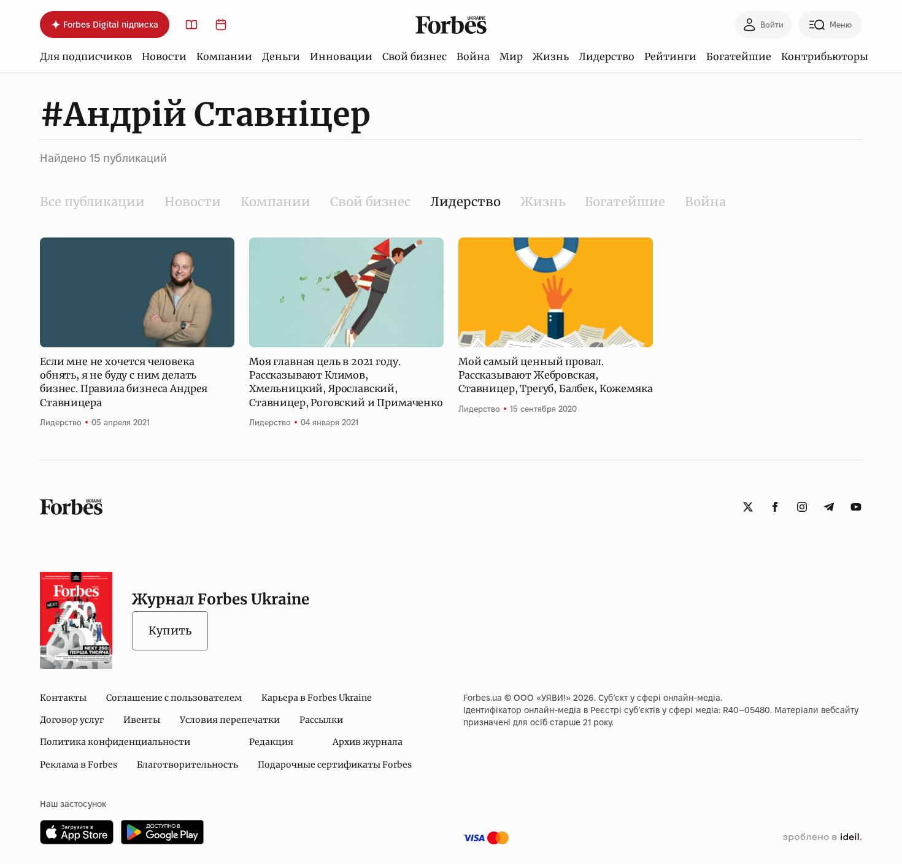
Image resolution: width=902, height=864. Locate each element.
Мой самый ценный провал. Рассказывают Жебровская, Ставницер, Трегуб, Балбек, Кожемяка (555, 375)
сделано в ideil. (822, 837)
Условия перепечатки (230, 719)
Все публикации (92, 201)
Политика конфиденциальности (115, 741)
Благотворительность (187, 764)
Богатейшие (738, 56)
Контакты (63, 697)
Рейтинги (670, 56)
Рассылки (321, 719)
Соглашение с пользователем (174, 697)
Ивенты (141, 719)
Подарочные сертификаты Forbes (335, 764)
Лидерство (606, 56)
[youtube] (855, 506)
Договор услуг (72, 719)
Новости (164, 56)
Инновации (341, 56)
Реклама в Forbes (78, 764)
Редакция (271, 741)
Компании (224, 56)
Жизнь (551, 56)
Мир (511, 56)
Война (473, 56)
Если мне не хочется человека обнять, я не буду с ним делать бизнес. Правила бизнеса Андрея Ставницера (123, 382)
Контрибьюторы (824, 56)
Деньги (281, 56)
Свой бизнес (414, 56)
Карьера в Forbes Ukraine (316, 697)
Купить (169, 630)
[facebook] (774, 506)
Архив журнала (368, 741)
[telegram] (828, 506)
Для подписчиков (86, 56)
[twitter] (747, 506)
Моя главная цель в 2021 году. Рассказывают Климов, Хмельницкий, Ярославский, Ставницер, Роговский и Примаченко (346, 382)
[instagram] (801, 506)
